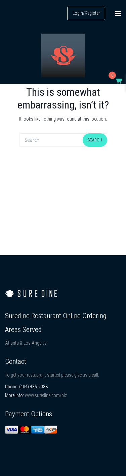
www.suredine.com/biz (46, 395)
